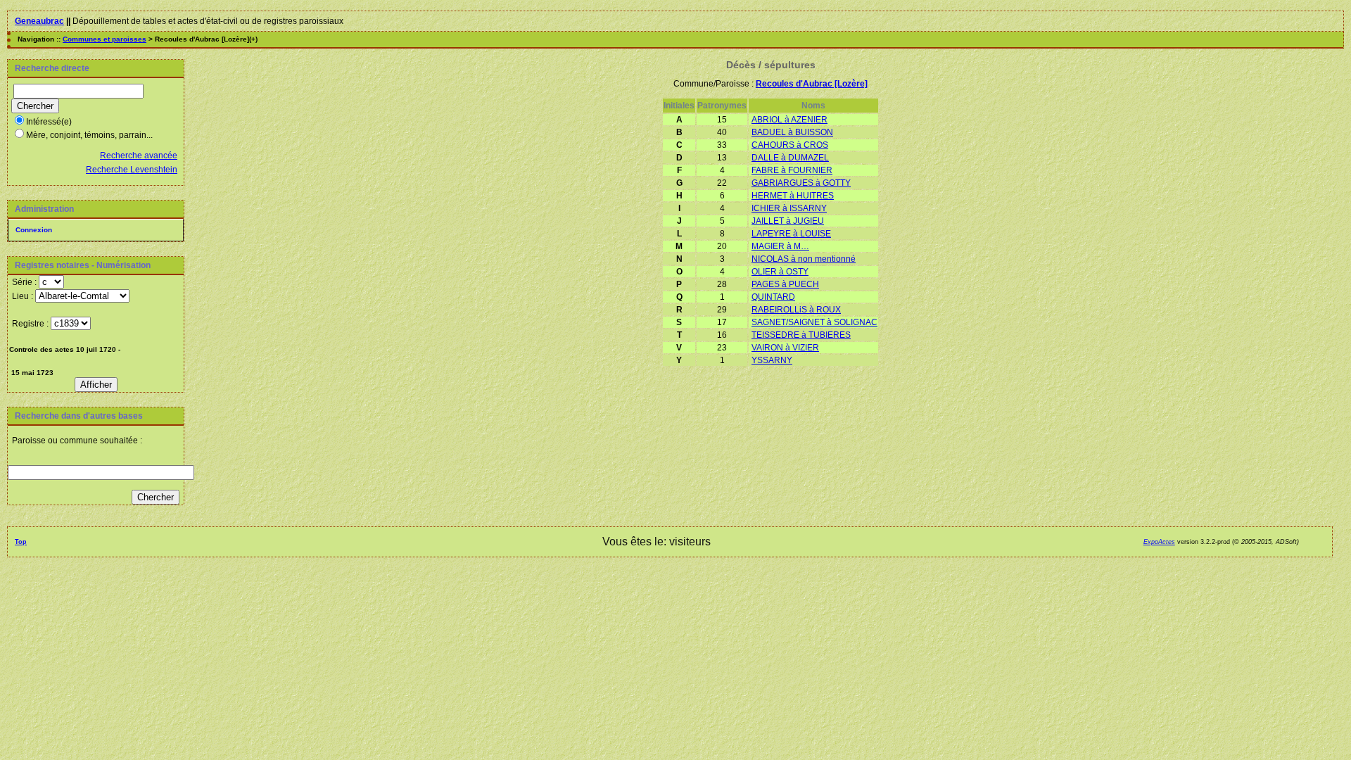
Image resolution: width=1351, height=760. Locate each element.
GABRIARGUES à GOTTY (801, 183)
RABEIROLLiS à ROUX (796, 310)
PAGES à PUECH (785, 284)
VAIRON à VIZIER (785, 348)
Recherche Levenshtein (131, 170)
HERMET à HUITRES (792, 196)
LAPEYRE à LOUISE (791, 234)
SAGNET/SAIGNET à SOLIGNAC (814, 322)
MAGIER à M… (780, 246)
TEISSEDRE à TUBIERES (801, 335)
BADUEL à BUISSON (792, 132)
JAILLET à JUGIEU (787, 221)
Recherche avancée (138, 155)
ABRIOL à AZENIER (789, 120)
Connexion (33, 230)
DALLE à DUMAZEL (790, 158)
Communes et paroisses (104, 39)
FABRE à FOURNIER (791, 170)
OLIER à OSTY (779, 272)
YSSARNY (771, 360)
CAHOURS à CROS (789, 145)
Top (21, 541)
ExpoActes (1159, 541)
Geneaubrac (39, 21)
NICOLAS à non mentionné (803, 259)
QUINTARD (773, 297)
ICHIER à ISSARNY (789, 208)
